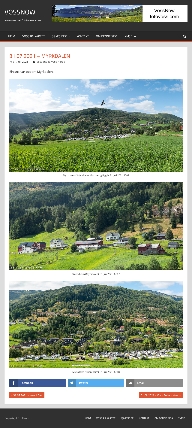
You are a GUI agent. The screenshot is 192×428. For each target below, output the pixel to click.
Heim (11, 36)
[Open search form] (185, 36)
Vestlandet (43, 61)
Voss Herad (58, 61)
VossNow (19, 12)
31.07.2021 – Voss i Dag (27, 395)
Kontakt (82, 36)
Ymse (128, 36)
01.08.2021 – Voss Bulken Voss (159, 395)
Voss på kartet (33, 36)
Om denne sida (107, 36)
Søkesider (59, 36)
